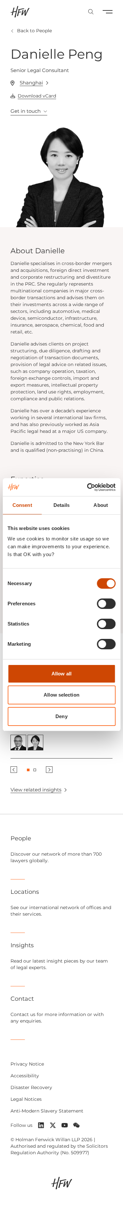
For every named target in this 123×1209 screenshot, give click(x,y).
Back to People (34, 31)
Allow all (61, 673)
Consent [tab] (22, 505)
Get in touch (25, 111)
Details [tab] (61, 505)
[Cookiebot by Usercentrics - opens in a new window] (87, 487)
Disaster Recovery (31, 1087)
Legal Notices (26, 1099)
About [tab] (100, 505)
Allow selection (61, 695)
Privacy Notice (27, 1064)
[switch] (106, 603)
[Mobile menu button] (108, 11)
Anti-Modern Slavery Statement (46, 1111)
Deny (61, 716)
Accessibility (24, 1076)
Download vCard (37, 96)
